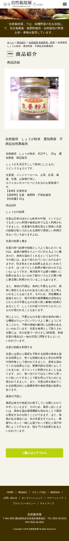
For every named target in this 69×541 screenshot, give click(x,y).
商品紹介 (22, 492)
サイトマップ (47, 503)
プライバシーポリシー (24, 503)
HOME (10, 492)
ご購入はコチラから (34, 452)
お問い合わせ (10, 498)
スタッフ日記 (39, 492)
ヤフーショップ (55, 498)
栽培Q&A (55, 492)
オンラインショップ (32, 498)
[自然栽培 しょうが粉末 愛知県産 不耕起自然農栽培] (34, 126)
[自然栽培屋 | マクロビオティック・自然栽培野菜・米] (23, 6)
